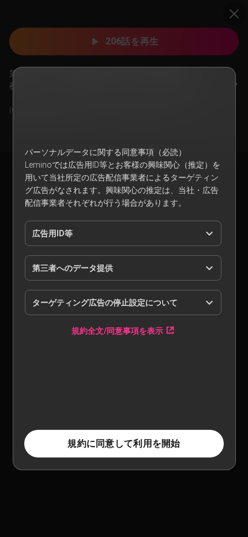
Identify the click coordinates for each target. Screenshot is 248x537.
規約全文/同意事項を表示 (117, 330)
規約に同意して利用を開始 (123, 443)
